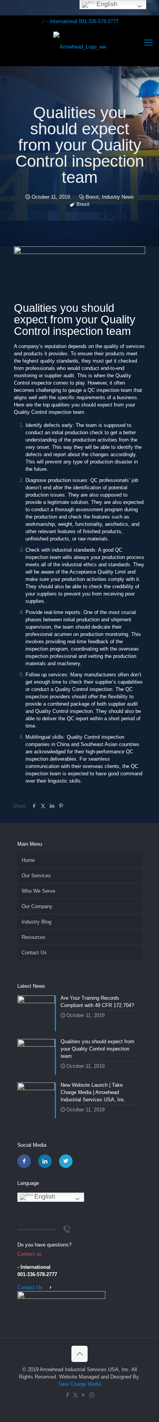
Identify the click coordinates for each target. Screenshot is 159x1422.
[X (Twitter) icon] (75, 1395)
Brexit (92, 197)
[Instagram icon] (92, 1395)
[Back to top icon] (79, 1354)
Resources (34, 937)
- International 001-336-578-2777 (82, 21)
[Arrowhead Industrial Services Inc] (79, 46)
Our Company (37, 906)
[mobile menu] (148, 42)
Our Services (36, 875)
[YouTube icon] (83, 1395)
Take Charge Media (79, 1384)
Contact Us (34, 952)
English (44, 1196)
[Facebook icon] (67, 1395)
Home (28, 860)
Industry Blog (36, 922)
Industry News (118, 197)
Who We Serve (38, 891)
